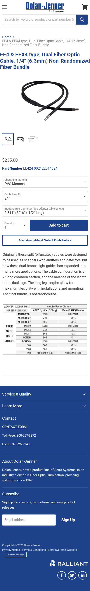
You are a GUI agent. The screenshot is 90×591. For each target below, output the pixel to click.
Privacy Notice (11, 549)
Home (6, 37)
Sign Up (68, 520)
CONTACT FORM (14, 427)
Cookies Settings (15, 554)
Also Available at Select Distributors (45, 240)
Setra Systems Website (62, 549)
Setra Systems (65, 470)
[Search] (82, 20)
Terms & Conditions (34, 549)
